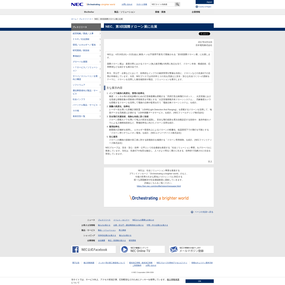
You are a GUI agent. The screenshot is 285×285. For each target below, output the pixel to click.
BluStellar (89, 12)
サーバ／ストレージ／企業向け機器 (85, 77)
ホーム (74, 19)
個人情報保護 (89, 263)
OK (199, 281)
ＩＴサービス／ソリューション (85, 69)
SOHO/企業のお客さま (107, 235)
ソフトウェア (79, 85)
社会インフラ (79, 99)
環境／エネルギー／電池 (84, 45)
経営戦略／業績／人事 (83, 33)
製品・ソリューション (124, 12)
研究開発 (132, 240)
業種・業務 (160, 12)
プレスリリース (85, 19)
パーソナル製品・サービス (85, 105)
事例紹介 (77, 56)
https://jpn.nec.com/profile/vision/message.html (159, 186)
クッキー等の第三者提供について (111, 263)
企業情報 (196, 12)
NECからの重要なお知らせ (143, 220)
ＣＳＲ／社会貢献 (81, 39)
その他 (76, 110)
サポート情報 (141, 4)
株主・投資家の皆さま (117, 240)
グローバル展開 (80, 61)
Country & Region (204, 7)
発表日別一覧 (79, 116)
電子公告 (75, 263)
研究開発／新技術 (81, 50)
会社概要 (101, 240)
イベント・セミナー (121, 220)
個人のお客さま (104, 225)
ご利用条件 (137, 265)
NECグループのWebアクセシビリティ (172, 263)
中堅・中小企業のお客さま (157, 225)
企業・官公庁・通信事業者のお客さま (128, 225)
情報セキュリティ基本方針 (202, 263)
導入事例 (122, 230)
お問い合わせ (127, 4)
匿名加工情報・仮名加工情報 (140, 263)
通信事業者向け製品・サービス (85, 92)
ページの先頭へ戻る (204, 212)
